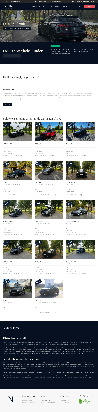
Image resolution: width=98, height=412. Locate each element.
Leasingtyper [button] (48, 6)
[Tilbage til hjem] (10, 6)
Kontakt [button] (79, 6)
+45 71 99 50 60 (46, 400)
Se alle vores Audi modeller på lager (17, 28)
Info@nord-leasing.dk (49, 402)
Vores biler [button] (36, 6)
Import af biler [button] (61, 6)
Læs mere (8, 104)
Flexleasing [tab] (7, 85)
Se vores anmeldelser (12, 56)
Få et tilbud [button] (89, 6)
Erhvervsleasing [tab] (31, 85)
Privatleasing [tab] (18, 85)
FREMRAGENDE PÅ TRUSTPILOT (50, 1)
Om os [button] (71, 6)
